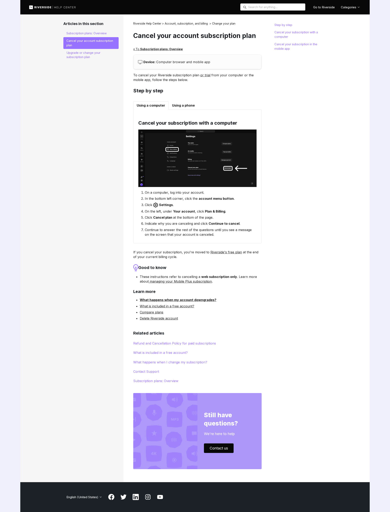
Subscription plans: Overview (155, 381)
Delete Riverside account (159, 318)
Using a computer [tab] (151, 105)
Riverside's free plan (226, 252)
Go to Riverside (324, 7)
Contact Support (146, 371)
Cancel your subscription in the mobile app (295, 46)
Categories (349, 7)
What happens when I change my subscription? (170, 362)
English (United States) (82, 497)
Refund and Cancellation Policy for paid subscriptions (174, 343)
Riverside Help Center (147, 23)
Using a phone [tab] (183, 105)
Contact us (219, 448)
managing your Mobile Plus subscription (180, 281)
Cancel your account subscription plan (89, 43)
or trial (205, 75)
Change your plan (223, 23)
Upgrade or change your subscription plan (83, 55)
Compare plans (151, 312)
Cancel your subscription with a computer (296, 34)
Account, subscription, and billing (186, 23)
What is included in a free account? (167, 306)
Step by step (283, 25)
